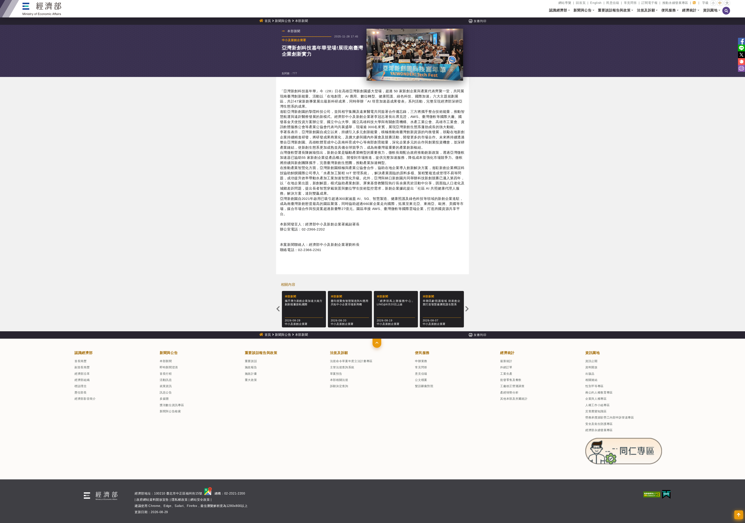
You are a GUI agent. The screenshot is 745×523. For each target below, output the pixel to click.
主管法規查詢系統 (342, 367)
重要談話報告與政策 (261, 353)
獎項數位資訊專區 (172, 405)
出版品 (589, 373)
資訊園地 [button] (710, 10)
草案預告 (336, 373)
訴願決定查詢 (339, 386)
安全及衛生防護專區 (599, 423)
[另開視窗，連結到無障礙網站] (651, 494)
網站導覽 (564, 2)
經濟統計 (507, 353)
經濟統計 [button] (689, 10)
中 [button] (720, 3)
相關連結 (591, 379)
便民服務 (422, 353)
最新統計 (506, 361)
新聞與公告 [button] (582, 10)
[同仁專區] (623, 450)
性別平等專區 (594, 386)
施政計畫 (251, 373)
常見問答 (630, 2)
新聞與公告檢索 (170, 411)
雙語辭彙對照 (424, 386)
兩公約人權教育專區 (599, 392)
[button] (376, 343)
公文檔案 (421, 379)
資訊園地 (592, 353)
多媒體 (164, 398)
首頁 (268, 20)
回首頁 (581, 2)
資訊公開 (591, 361)
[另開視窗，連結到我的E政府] (666, 494)
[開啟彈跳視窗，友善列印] (477, 20)
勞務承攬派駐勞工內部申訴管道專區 (609, 417)
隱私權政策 (180, 499)
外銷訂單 (506, 367)
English (596, 2)
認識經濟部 (83, 353)
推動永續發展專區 (675, 2)
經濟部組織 (82, 379)
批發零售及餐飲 (511, 379)
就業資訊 (166, 386)
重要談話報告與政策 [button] (614, 10)
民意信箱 (612, 2)
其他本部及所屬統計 (514, 398)
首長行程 (166, 373)
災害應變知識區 (596, 411)
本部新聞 (166, 361)
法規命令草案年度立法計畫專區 (351, 361)
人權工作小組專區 (597, 405)
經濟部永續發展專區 (599, 430)
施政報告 (251, 367)
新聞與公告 (283, 20)
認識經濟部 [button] (558, 10)
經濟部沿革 (82, 373)
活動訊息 (166, 379)
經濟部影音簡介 (85, 398)
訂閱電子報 (649, 2)
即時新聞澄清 (169, 367)
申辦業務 (421, 361)
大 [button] (727, 3)
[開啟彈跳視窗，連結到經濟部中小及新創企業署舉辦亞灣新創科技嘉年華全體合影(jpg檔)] (414, 55)
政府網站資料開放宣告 (152, 499)
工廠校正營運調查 (512, 386)
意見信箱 (421, 373)
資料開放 (591, 367)
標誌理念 (80, 386)
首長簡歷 (80, 361)
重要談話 (251, 361)
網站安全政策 (200, 499)
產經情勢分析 (509, 392)
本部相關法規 (339, 379)
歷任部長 (80, 392)
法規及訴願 (339, 353)
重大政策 (251, 379)
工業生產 (506, 373)
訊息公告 (166, 392)
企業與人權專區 (596, 398)
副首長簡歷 (82, 367)
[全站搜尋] (726, 13)
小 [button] (713, 3)
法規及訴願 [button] (646, 10)
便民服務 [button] (668, 10)
